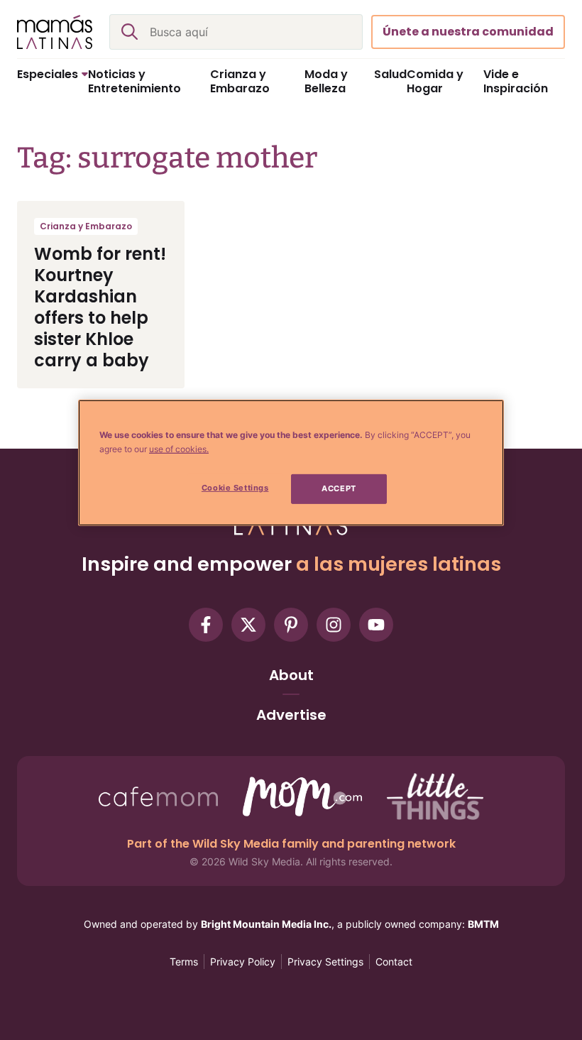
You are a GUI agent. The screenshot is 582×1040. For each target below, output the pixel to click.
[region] (291, 463)
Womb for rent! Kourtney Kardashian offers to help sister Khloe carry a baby (100, 307)
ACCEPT (339, 488)
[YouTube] (376, 625)
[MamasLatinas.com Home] (54, 32)
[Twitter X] (248, 625)
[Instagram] (334, 625)
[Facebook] (206, 625)
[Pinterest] (291, 625)
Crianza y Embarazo (86, 226)
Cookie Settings (235, 488)
